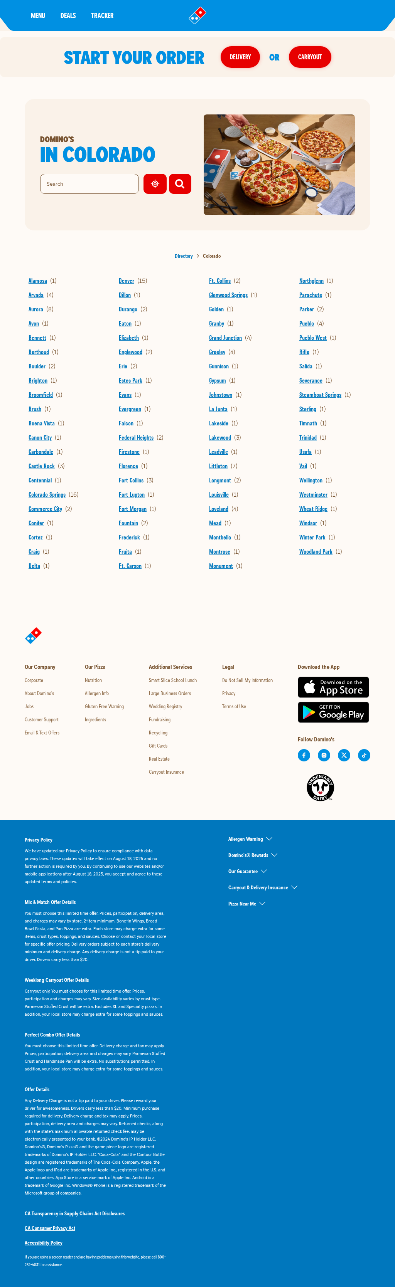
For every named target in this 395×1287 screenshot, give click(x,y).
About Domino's (39, 693)
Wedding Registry (165, 706)
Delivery (240, 56)
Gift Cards (158, 745)
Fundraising (159, 719)
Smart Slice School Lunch (173, 680)
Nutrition (93, 680)
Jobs (29, 706)
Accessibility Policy (43, 1242)
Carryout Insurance (166, 771)
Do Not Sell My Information (247, 680)
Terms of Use (234, 706)
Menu (38, 15)
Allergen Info (97, 693)
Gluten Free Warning (104, 706)
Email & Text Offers (42, 732)
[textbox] (96, 1261)
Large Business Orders (170, 693)
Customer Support (42, 719)
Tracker (102, 15)
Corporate (34, 680)
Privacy (228, 693)
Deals (68, 15)
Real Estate (159, 758)
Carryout (310, 56)
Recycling (158, 732)
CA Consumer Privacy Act (50, 1228)
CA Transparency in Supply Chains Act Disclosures (75, 1213)
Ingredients (95, 719)
